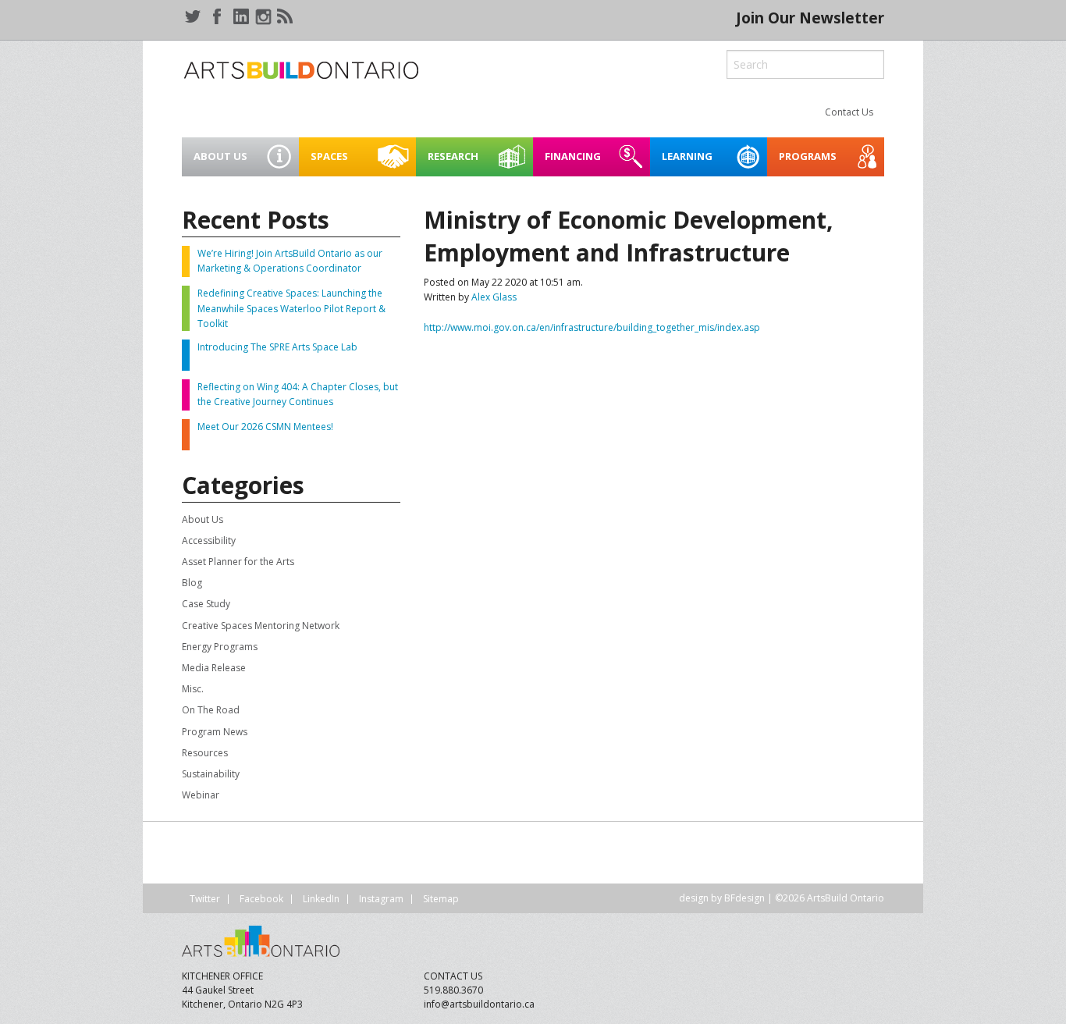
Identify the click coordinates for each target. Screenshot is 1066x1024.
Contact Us (849, 112)
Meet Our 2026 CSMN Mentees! (265, 426)
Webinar (200, 795)
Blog (192, 582)
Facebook (261, 898)
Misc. (193, 688)
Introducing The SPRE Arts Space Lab (277, 347)
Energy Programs (220, 646)
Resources (205, 752)
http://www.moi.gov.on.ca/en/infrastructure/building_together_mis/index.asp (592, 327)
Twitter (205, 898)
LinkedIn (321, 898)
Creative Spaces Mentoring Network (260, 625)
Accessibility (209, 540)
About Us (202, 519)
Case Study (206, 603)
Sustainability (211, 773)
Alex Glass (494, 297)
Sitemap (441, 898)
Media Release (214, 667)
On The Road (211, 709)
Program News (214, 731)
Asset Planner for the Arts (238, 561)
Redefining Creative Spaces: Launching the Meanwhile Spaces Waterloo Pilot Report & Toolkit (291, 307)
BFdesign (744, 898)
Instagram (381, 898)
